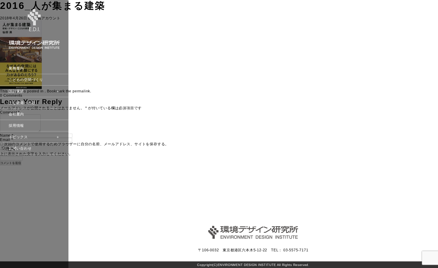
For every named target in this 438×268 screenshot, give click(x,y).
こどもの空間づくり (26, 80)
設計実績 (16, 91)
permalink (81, 91)
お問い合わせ (20, 148)
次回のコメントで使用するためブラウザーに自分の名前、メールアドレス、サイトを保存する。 (86, 144)
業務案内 (16, 68)
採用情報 (16, 125)
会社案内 (16, 114)
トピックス (18, 137)
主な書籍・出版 (22, 103)
